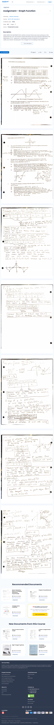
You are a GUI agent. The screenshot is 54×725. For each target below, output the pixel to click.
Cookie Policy (35, 722)
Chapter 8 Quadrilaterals (45, 590)
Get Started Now (40, 614)
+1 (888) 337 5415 (32, 692)
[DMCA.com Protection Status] (40, 695)
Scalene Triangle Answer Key (45, 630)
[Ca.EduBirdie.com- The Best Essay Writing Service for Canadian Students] (3, 713)
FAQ (2, 692)
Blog (29, 676)
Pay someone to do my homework (8, 676)
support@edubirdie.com (23, 667)
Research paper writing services (8, 679)
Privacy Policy (4, 720)
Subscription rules (5, 722)
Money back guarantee (6, 694)
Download (5, 52)
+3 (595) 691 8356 (33, 691)
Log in (50, 2)
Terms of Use (10, 720)
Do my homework (5, 683)
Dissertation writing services (7, 681)
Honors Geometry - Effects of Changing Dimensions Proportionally (17, 591)
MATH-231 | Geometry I (14, 19)
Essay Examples (31, 674)
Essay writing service (6, 674)
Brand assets (30, 703)
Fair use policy (17, 720)
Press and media (31, 701)
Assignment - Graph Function (19, 10)
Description (7, 32)
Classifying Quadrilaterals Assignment (42, 646)
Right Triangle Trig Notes (18, 645)
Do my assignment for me (7, 678)
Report (34, 52)
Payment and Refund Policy (26, 722)
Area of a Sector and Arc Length (18, 630)
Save (52, 52)
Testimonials (4, 691)
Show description (28, 43)
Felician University (14, 16)
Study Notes (30, 678)
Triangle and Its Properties (16, 606)
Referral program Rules (14, 722)
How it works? (4, 689)
